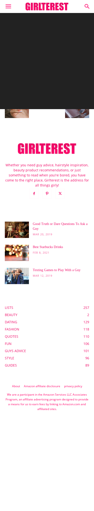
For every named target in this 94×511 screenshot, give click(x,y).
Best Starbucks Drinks (48, 247)
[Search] (87, 6)
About (16, 386)
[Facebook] (34, 194)
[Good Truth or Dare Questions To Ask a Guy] (17, 230)
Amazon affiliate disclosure (42, 386)
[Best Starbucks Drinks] (17, 253)
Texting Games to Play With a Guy (57, 270)
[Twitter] (60, 194)
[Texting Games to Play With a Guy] (17, 276)
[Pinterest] (47, 194)
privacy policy (73, 386)
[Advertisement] (47, 62)
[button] (8, 6)
